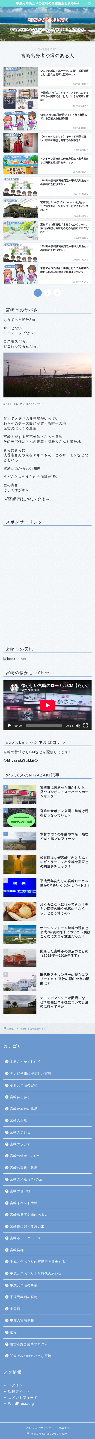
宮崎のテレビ (20, 1132)
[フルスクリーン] (85, 725)
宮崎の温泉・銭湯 (24, 1167)
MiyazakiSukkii (20, 760)
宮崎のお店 (18, 1120)
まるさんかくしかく (25, 1061)
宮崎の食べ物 (20, 1191)
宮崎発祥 (17, 1250)
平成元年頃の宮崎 (24, 1297)
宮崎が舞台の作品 (24, 1109)
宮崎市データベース (25, 1238)
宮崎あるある (20, 1097)
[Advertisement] (47, 585)
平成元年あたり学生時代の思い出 (36, 1273)
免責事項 (64, 1427)
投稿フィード (19, 1391)
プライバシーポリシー (38, 1427)
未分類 (15, 1309)
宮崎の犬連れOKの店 (26, 1179)
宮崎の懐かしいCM (25, 1156)
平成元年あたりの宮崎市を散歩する (37, 1261)
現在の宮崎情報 (22, 1320)
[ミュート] (78, 725)
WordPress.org (21, 1404)
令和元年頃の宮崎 (24, 1085)
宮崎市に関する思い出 (27, 1226)
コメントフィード (23, 1397)
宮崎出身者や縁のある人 (33, 1029)
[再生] (9, 725)
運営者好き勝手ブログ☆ (29, 1344)
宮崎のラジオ (20, 1144)
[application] (47, 705)
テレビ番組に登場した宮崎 (30, 1073)
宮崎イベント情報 (24, 1203)
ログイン (15, 1385)
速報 (13, 1332)
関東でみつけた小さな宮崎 (30, 1356)
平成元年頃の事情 (24, 1285)
